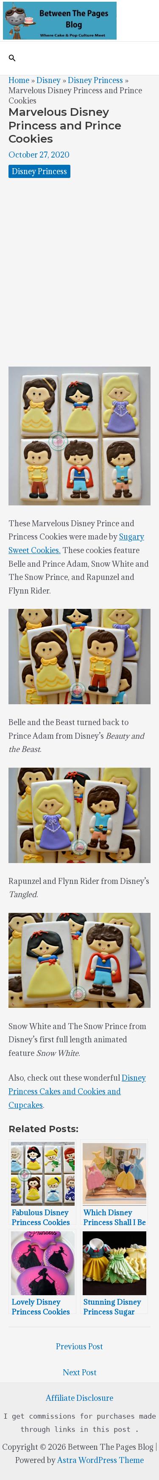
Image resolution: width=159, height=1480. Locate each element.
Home (18, 80)
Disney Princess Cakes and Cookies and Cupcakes (77, 1091)
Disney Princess (95, 80)
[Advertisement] (79, 272)
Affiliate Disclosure (79, 1398)
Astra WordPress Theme (100, 1460)
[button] (12, 58)
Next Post (80, 1372)
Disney (48, 80)
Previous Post (79, 1346)
